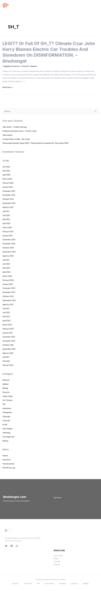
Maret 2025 (7, 227)
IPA (3, 404)
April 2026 (6, 175)
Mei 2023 (6, 316)
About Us (16, 583)
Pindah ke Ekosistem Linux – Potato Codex (19, 131)
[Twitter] (6, 546)
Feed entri (6, 460)
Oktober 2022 (8, 345)
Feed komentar (8, 464)
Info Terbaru (7, 400)
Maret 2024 (7, 276)
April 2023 (6, 321)
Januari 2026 (7, 187)
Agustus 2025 (7, 207)
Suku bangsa (7, 429)
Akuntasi (5, 380)
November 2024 (8, 244)
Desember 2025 (8, 191)
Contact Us (74, 583)
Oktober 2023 (8, 296)
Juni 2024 (6, 264)
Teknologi (6, 433)
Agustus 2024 (7, 256)
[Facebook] (11, 546)
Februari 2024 (8, 280)
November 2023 (8, 292)
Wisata (5, 441)
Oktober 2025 (8, 199)
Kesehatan (6, 408)
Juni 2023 (6, 312)
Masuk (5, 456)
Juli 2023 (5, 308)
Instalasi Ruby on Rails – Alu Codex (16, 139)
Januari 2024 (7, 284)
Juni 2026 (6, 167)
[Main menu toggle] (96, 5)
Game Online (7, 396)
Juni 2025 (6, 215)
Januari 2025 (7, 236)
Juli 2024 (5, 260)
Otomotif (25, 66)
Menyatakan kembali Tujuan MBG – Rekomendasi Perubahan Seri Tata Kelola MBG (35, 143)
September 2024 (9, 252)
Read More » (7, 87)
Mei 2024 (6, 268)
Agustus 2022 (7, 353)
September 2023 (9, 300)
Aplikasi (5, 384)
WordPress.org (8, 468)
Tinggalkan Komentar (11, 66)
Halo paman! (7, 135)
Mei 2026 (6, 171)
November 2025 (8, 195)
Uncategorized (8, 437)
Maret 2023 (7, 325)
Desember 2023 (8, 288)
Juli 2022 (5, 357)
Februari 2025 (8, 231)
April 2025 (6, 223)
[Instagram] (17, 546)
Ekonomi (5, 392)
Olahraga (6, 416)
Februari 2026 (8, 183)
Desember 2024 (8, 239)
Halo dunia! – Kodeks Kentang (14, 127)
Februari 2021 (8, 365)
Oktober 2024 (8, 248)
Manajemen (7, 412)
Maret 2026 (7, 179)
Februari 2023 (8, 329)
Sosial (4, 424)
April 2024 (6, 272)
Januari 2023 (7, 333)
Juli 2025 (5, 211)
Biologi (5, 388)
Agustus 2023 (7, 304)
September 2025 (9, 203)
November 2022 (8, 341)
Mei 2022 (6, 361)
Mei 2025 (6, 219)
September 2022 (9, 349)
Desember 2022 (8, 337)
